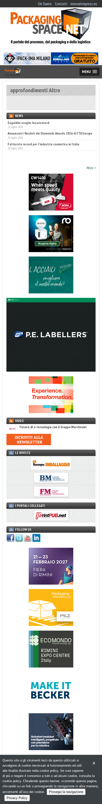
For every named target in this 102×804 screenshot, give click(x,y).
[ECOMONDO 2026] (51, 666)
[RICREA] (51, 291)
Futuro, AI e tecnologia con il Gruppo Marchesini (53, 427)
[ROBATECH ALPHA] (51, 250)
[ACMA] (51, 209)
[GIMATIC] (51, 748)
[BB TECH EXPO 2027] (51, 583)
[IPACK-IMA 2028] (27, 63)
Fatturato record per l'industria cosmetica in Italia (43, 144)
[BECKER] (51, 707)
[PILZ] (51, 624)
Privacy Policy (17, 798)
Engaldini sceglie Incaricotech (29, 123)
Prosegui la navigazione (66, 792)
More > (91, 167)
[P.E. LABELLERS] (51, 370)
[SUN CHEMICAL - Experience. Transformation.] (51, 411)
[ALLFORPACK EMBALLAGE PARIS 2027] (74, 63)
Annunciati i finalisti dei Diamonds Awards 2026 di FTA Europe (50, 133)
